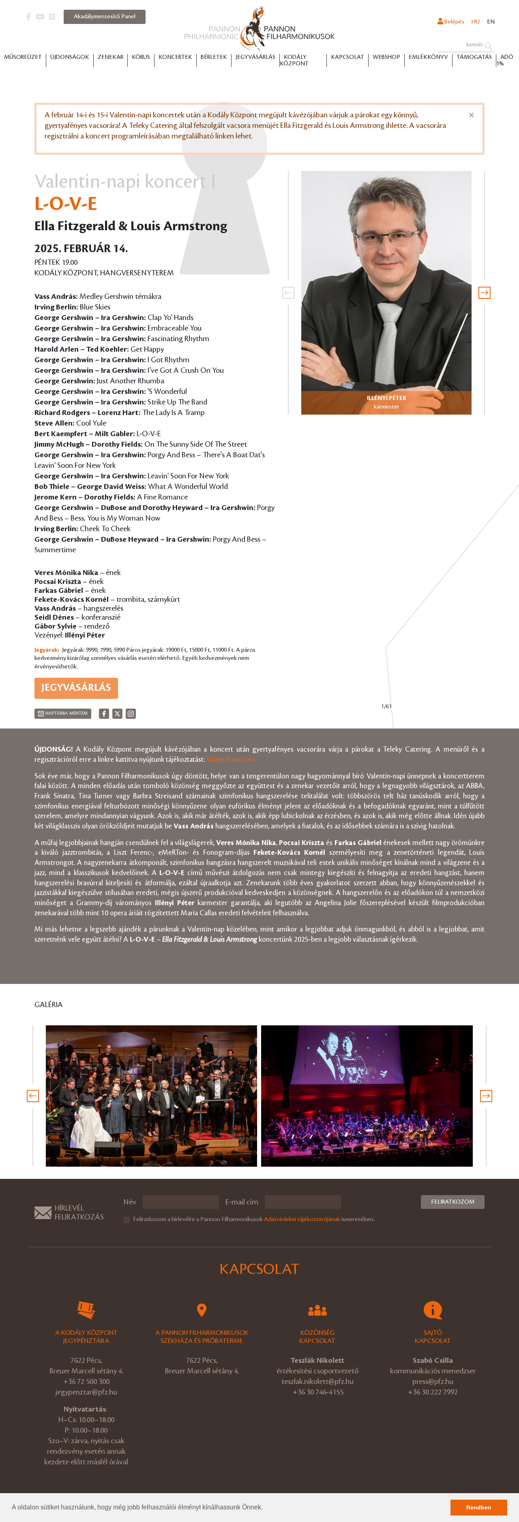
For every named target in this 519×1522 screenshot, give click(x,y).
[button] (265, 1508)
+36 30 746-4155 (318, 1392)
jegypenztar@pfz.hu (86, 1392)
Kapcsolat (347, 57)
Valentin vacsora (230, 759)
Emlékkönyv (428, 57)
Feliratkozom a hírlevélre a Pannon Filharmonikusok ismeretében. (254, 1219)
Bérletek (214, 57)
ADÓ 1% (504, 60)
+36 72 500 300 (86, 1381)
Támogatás (474, 57)
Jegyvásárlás (255, 57)
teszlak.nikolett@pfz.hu (317, 1381)
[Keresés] (488, 45)
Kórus (141, 57)
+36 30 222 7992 (433, 1392)
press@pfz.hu (432, 1381)
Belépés (453, 22)
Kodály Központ (294, 60)
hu (476, 22)
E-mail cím (241, 1202)
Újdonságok (69, 57)
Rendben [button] (478, 1507)
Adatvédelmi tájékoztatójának (302, 1219)
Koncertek (175, 57)
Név (129, 1202)
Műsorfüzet (23, 57)
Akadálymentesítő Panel (104, 16)
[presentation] (288, 293)
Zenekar (110, 57)
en (491, 22)
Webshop (386, 57)
